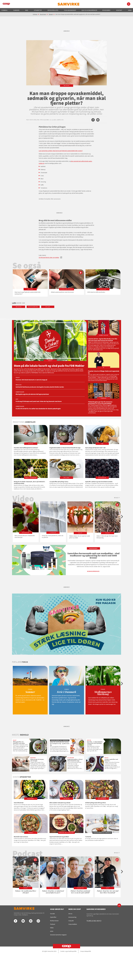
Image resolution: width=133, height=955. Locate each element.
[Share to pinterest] (98, 120)
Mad (26, 10)
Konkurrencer (54, 921)
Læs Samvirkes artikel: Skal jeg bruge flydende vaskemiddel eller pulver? (61, 151)
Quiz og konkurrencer (89, 10)
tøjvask (66, 85)
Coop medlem (72, 924)
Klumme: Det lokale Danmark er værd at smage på (31, 380)
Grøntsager (20, 392)
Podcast (52, 924)
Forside (52, 913)
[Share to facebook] (93, 120)
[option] (30, 283)
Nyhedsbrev (106, 10)
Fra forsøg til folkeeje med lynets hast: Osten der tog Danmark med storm (39, 401)
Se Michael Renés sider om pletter (49, 257)
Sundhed (16, 10)
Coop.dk (71, 921)
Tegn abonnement (70, 10)
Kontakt (119, 10)
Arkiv (130, 10)
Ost (17, 399)
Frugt (18, 377)
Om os (70, 913)
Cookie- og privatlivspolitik (68, 951)
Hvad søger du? (57, 909)
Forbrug (4, 10)
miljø (48, 306)
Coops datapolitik (85, 951)
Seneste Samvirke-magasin (58, 935)
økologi (18, 385)
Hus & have (43, 14)
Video (52, 928)
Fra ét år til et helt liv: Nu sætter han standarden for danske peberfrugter (38, 408)
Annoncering (72, 917)
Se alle (116, 497)
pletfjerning (33, 306)
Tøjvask (51, 14)
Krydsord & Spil (53, 10)
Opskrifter (38, 10)
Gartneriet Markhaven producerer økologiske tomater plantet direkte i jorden (40, 387)
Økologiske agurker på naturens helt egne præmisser (32, 394)
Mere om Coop (74, 909)
